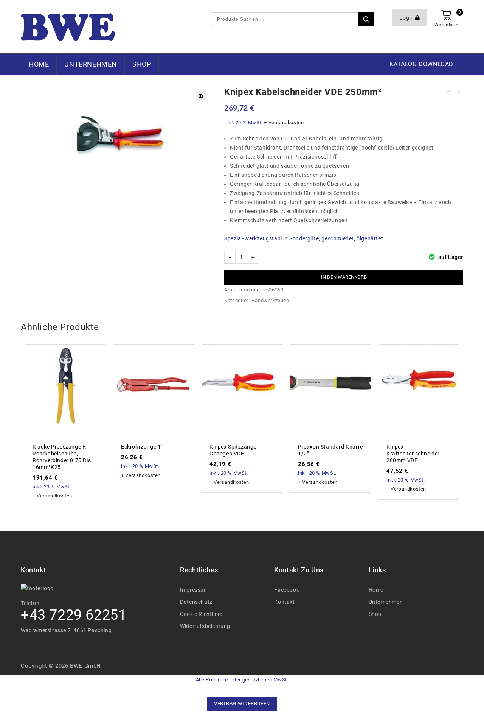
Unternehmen (90, 64)
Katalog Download (421, 64)
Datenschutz (196, 602)
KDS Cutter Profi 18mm (458, 93)
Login (407, 18)
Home (39, 64)
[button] (201, 96)
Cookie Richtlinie (201, 614)
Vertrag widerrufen (242, 703)
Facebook (286, 590)
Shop (141, 64)
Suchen (366, 19)
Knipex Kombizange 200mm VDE (448, 93)
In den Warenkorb (344, 277)
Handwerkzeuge (270, 300)
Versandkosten (286, 122)
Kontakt (284, 602)
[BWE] (68, 27)
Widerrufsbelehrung (205, 626)
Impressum (194, 590)
